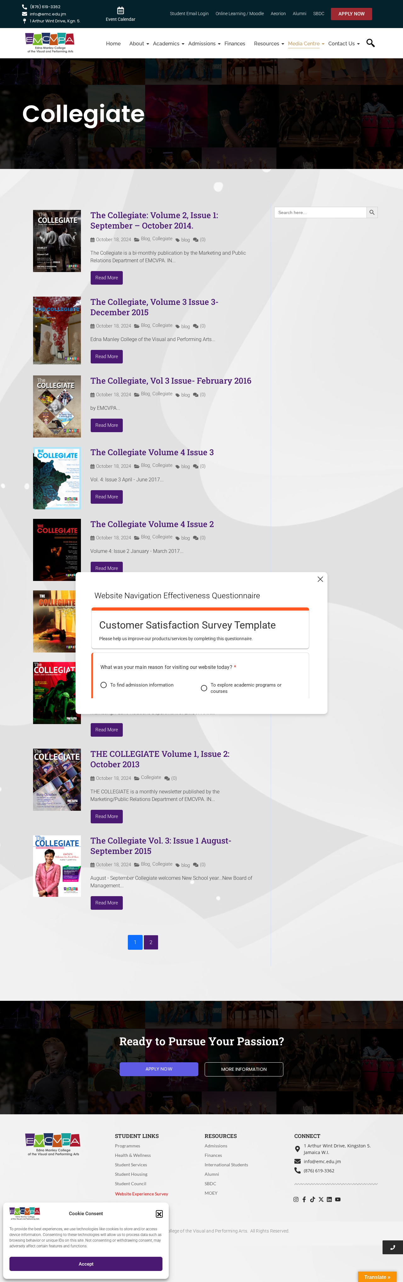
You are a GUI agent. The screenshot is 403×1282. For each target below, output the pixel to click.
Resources (266, 44)
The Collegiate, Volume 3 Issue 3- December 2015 (154, 307)
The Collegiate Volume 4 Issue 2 (152, 524)
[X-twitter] (321, 1199)
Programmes (127, 1145)
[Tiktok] (312, 1199)
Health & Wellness (133, 1155)
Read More (106, 278)
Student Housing (131, 1174)
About (136, 44)
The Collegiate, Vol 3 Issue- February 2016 (171, 380)
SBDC (318, 13)
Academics (166, 44)
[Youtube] (337, 1199)
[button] (159, 1213)
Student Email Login (189, 13)
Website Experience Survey (141, 1193)
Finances (234, 44)
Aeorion (278, 13)
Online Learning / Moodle (240, 13)
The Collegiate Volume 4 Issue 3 (152, 452)
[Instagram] (295, 1199)
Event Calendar (120, 19)
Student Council (130, 1183)
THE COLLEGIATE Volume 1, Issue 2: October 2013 (160, 759)
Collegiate (162, 238)
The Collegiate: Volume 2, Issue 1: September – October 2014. (154, 220)
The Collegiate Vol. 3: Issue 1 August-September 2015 (160, 845)
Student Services (131, 1164)
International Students (226, 1164)
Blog (145, 238)
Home (113, 44)
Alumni (299, 13)
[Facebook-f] (304, 1199)
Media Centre (304, 44)
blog (185, 240)
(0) (203, 239)
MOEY (211, 1193)
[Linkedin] (329, 1199)
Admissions (202, 44)
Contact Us (341, 44)
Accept (86, 1264)
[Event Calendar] (120, 10)
